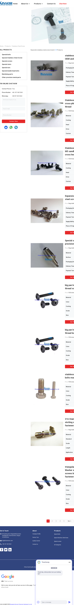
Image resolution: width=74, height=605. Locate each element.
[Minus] (69, 562)
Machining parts (7, 74)
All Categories (57, 544)
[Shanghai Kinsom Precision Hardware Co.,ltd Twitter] (5, 549)
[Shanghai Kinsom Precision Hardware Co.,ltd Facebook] (1, 549)
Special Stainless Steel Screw (12, 58)
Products (8, 46)
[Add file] (38, 602)
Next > (69, 521)
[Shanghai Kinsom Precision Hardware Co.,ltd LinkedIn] (10, 549)
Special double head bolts (10, 71)
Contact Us (35, 544)
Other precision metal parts (11, 77)
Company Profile (36, 534)
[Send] (69, 602)
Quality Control (36, 540)
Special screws (7, 61)
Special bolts (6, 54)
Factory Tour (35, 537)
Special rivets (6, 64)
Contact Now (13, 121)
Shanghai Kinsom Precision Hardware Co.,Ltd (21, 604)
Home (1, 46)
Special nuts (6, 67)
